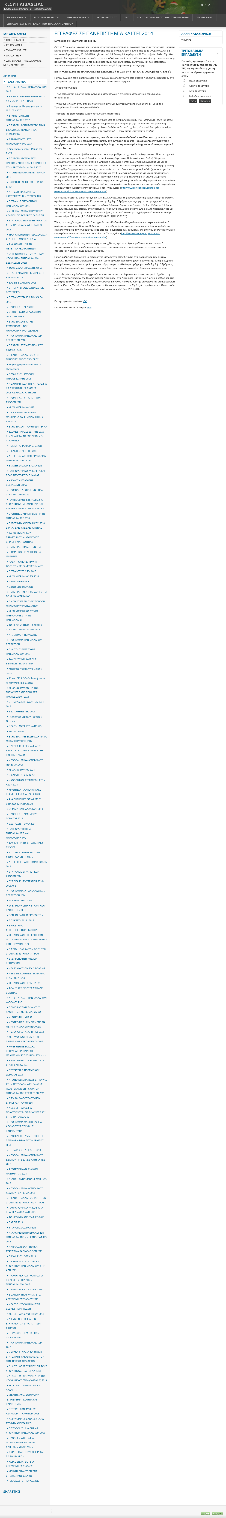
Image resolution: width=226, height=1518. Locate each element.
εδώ (85, 301)
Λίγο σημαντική (197, 90)
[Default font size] (205, 4)
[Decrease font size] (208, 4)
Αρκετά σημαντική (199, 85)
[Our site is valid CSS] (206, 1514)
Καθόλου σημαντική (200, 96)
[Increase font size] (202, 4)
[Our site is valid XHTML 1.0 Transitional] (217, 1514)
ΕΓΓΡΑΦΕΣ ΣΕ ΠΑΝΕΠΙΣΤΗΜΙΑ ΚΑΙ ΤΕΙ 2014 (103, 33)
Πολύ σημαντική (198, 80)
